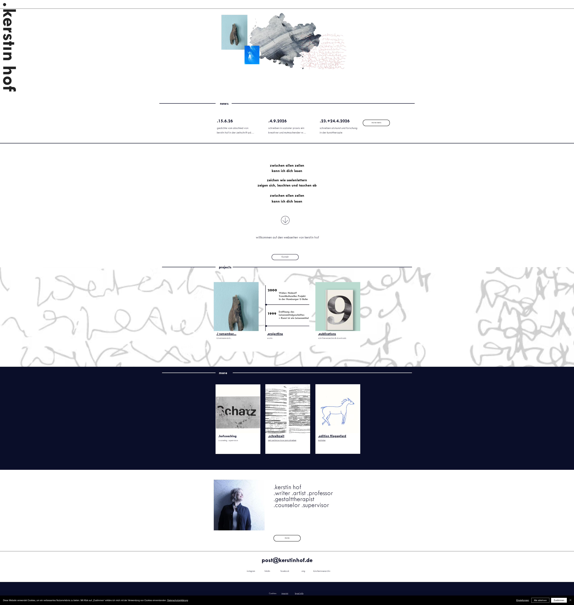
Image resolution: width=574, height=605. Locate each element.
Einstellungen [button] (522, 600)
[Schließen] (570, 600)
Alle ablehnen (540, 600)
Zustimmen (559, 600)
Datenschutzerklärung (177, 600)
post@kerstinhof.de (287, 560)
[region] (236, 319)
